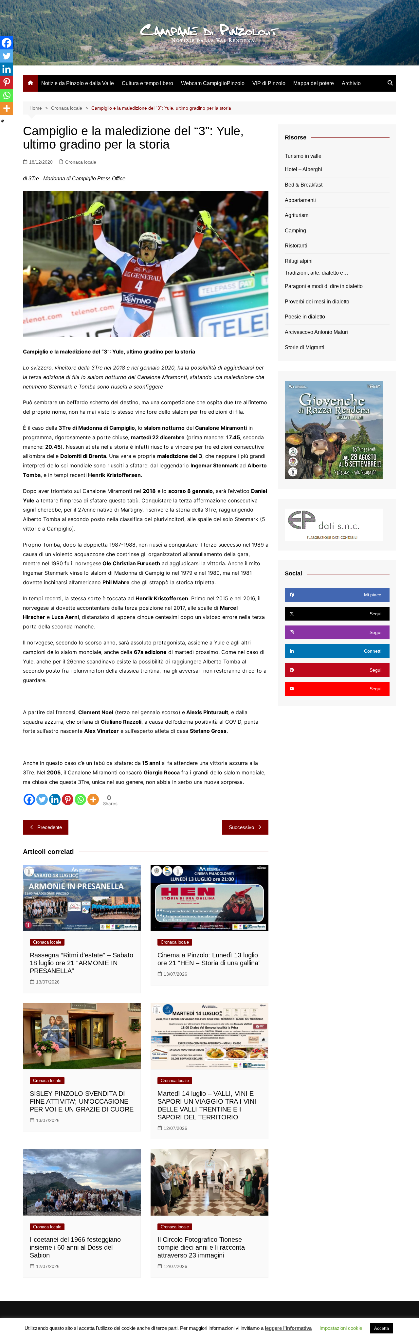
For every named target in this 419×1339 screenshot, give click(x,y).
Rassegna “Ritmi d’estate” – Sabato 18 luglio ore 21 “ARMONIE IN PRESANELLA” (81, 962)
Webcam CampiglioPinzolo (213, 83)
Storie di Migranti (304, 347)
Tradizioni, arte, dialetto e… (316, 273)
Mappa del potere (313, 83)
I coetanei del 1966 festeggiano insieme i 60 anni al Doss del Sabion (75, 1247)
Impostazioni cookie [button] (340, 1328)
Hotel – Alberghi (303, 169)
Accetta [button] (381, 1328)
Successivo (241, 827)
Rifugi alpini (299, 261)
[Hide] (2, 121)
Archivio (351, 83)
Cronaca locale (80, 162)
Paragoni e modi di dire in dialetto (324, 286)
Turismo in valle (303, 156)
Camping (295, 230)
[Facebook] (29, 799)
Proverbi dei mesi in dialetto (317, 301)
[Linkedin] (55, 799)
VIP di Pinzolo (268, 83)
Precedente (49, 827)
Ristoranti (296, 245)
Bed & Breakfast (303, 185)
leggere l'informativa (288, 1328)
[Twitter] (42, 799)
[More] (93, 799)
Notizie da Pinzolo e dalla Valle (77, 83)
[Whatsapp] (80, 799)
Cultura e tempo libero (147, 83)
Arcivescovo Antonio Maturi (316, 332)
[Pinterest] (67, 799)
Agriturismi (297, 215)
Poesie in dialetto (305, 316)
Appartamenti (300, 200)
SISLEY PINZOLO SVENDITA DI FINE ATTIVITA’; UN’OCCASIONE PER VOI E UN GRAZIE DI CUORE (82, 1101)
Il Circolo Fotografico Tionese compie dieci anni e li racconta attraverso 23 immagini (201, 1247)
